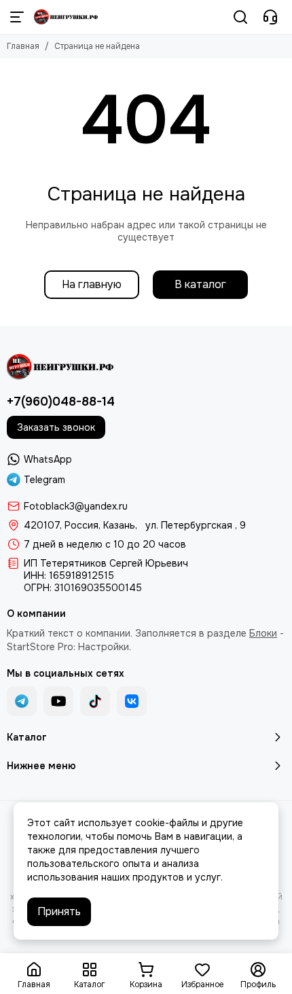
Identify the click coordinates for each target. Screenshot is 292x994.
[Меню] (17, 17)
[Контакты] (270, 17)
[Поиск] (240, 17)
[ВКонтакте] (132, 701)
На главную (92, 284)
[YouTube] (58, 701)
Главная (23, 46)
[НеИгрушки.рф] (66, 17)
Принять (59, 911)
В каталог (200, 284)
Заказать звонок (56, 427)
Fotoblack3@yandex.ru (76, 506)
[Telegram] (22, 701)
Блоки (263, 633)
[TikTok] (95, 701)
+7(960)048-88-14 (61, 401)
